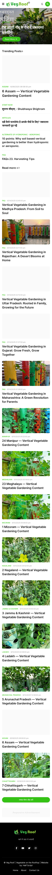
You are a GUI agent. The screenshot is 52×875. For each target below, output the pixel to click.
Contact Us (34, 870)
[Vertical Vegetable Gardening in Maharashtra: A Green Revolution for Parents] (26, 373)
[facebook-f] (16, 848)
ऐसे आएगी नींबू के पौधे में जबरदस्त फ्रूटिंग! (23, 30)
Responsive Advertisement (26, 812)
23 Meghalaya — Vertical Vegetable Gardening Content (23, 486)
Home (15, 870)
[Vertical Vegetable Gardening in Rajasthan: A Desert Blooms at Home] (26, 231)
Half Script (28, 865)
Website (44, 862)
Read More (10, 39)
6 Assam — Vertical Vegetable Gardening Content (25, 93)
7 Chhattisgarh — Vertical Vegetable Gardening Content (23, 787)
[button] (3, 4)
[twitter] (29, 848)
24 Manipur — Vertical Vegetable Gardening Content (25, 442)
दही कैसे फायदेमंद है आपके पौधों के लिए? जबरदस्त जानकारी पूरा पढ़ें (25, 123)
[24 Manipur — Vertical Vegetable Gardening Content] (26, 420)
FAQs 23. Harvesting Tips (18, 159)
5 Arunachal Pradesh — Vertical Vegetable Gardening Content (24, 701)
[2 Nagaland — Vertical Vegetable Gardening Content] (26, 549)
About (23, 870)
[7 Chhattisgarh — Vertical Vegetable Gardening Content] (26, 765)
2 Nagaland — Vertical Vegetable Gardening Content (25, 572)
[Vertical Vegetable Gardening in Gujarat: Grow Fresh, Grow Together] (26, 326)
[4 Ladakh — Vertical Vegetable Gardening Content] (26, 636)
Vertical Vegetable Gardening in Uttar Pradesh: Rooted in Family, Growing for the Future (24, 303)
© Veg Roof (9, 862)
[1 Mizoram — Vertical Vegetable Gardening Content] (26, 506)
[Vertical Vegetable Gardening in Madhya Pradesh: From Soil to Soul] (26, 184)
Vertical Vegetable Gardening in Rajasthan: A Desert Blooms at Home (24, 256)
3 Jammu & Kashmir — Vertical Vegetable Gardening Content (23, 615)
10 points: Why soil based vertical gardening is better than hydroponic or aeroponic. (25, 142)
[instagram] (35, 848)
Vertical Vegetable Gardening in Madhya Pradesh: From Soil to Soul (24, 209)
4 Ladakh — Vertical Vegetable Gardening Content (23, 658)
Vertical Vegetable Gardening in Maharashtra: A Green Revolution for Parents (25, 398)
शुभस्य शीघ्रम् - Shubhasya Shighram (23, 109)
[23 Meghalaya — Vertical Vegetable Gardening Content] (26, 463)
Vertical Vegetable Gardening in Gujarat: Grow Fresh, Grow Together (24, 350)
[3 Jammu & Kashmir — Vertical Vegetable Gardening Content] (26, 592)
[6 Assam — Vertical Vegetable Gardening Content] (26, 69)
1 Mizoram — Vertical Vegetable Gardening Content (24, 529)
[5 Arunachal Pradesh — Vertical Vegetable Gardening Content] (26, 679)
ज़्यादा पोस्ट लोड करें (26, 800)
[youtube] (22, 848)
